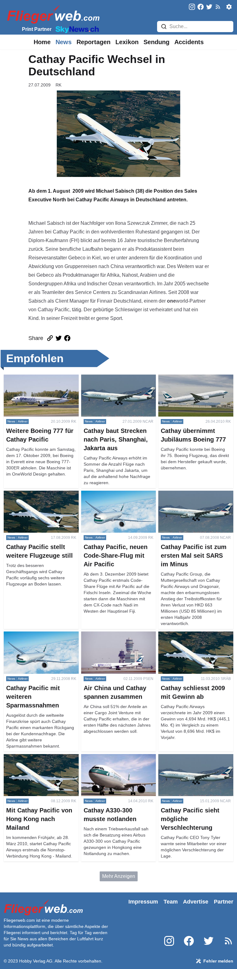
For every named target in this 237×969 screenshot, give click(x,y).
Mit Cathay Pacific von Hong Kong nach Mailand (35, 761)
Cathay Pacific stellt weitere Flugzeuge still (34, 498)
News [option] (64, 42)
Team (171, 902)
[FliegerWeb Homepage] (52, 14)
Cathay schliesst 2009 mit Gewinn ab (195, 638)
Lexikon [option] (127, 42)
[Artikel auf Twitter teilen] (59, 338)
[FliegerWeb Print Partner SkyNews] (76, 29)
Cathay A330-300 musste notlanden (108, 761)
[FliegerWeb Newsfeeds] (218, 6)
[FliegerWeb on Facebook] (200, 7)
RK (58, 84)
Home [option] (42, 42)
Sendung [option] (156, 42)
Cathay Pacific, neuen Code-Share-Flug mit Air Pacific (112, 498)
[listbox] (42, 42)
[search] (164, 26)
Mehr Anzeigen (118, 876)
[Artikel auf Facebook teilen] (67, 338)
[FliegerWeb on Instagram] (192, 7)
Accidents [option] (189, 42)
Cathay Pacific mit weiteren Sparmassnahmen (33, 638)
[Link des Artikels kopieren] (50, 338)
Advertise (195, 902)
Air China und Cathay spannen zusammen (115, 638)
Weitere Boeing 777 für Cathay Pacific (37, 381)
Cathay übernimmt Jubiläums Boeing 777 (190, 381)
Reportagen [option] (93, 42)
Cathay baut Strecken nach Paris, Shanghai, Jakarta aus (117, 381)
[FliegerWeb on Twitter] (209, 7)
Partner (223, 902)
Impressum (143, 902)
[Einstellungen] (229, 6)
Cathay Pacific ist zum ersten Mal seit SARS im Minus (194, 498)
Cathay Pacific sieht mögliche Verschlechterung (190, 761)
